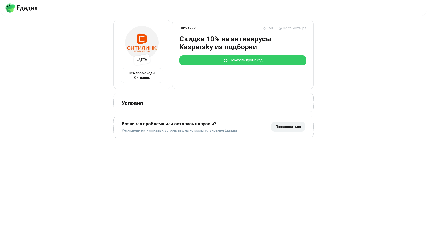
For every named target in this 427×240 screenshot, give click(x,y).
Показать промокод (245, 60)
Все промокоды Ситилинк (142, 75)
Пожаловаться (288, 127)
